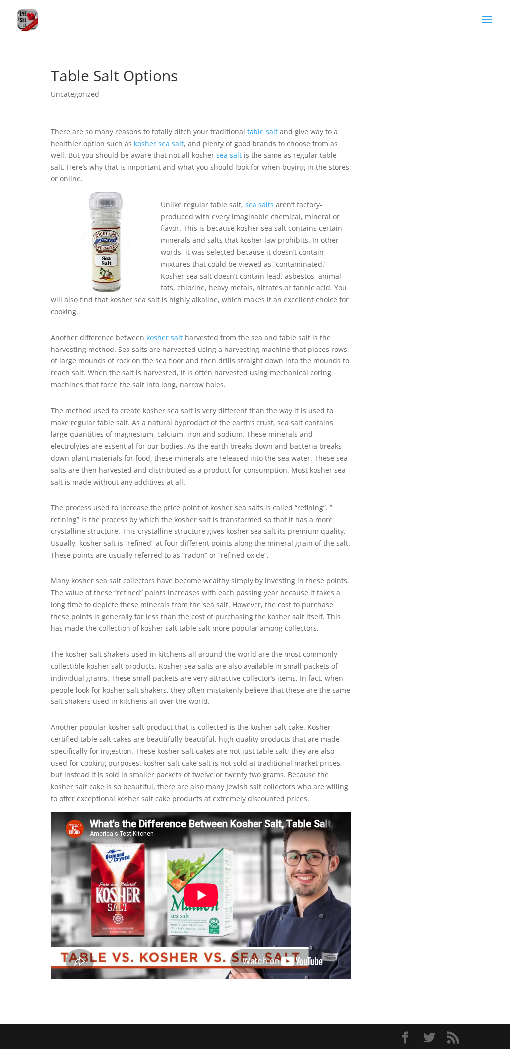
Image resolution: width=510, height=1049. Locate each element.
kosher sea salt (159, 143)
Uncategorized (75, 94)
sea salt (229, 155)
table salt (262, 131)
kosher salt (164, 337)
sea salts (259, 204)
